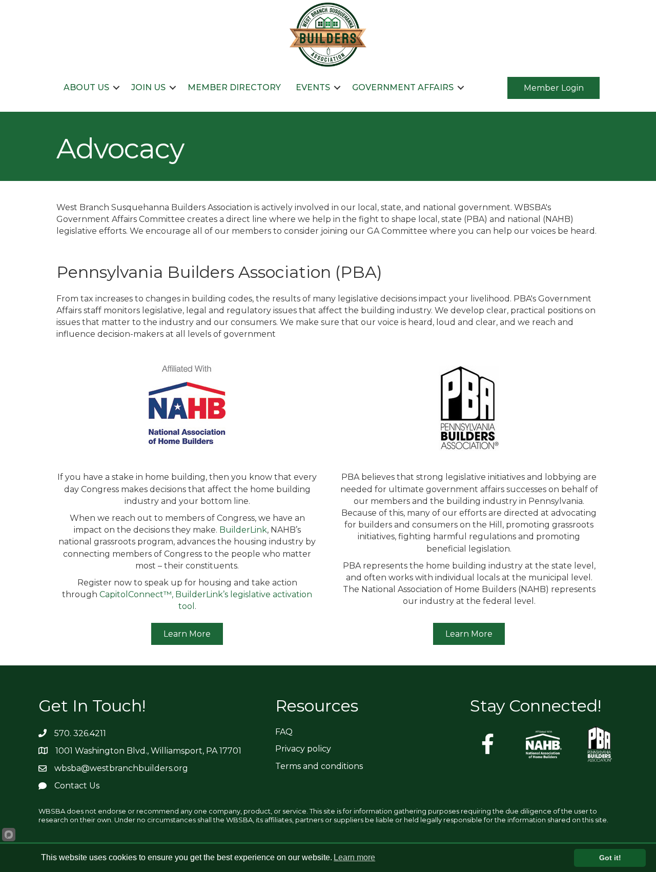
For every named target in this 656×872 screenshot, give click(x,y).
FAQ (284, 732)
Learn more (354, 857)
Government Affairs (403, 87)
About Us (86, 87)
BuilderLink (243, 530)
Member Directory (234, 87)
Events (313, 87)
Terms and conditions (319, 766)
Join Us (148, 87)
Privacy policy (303, 749)
